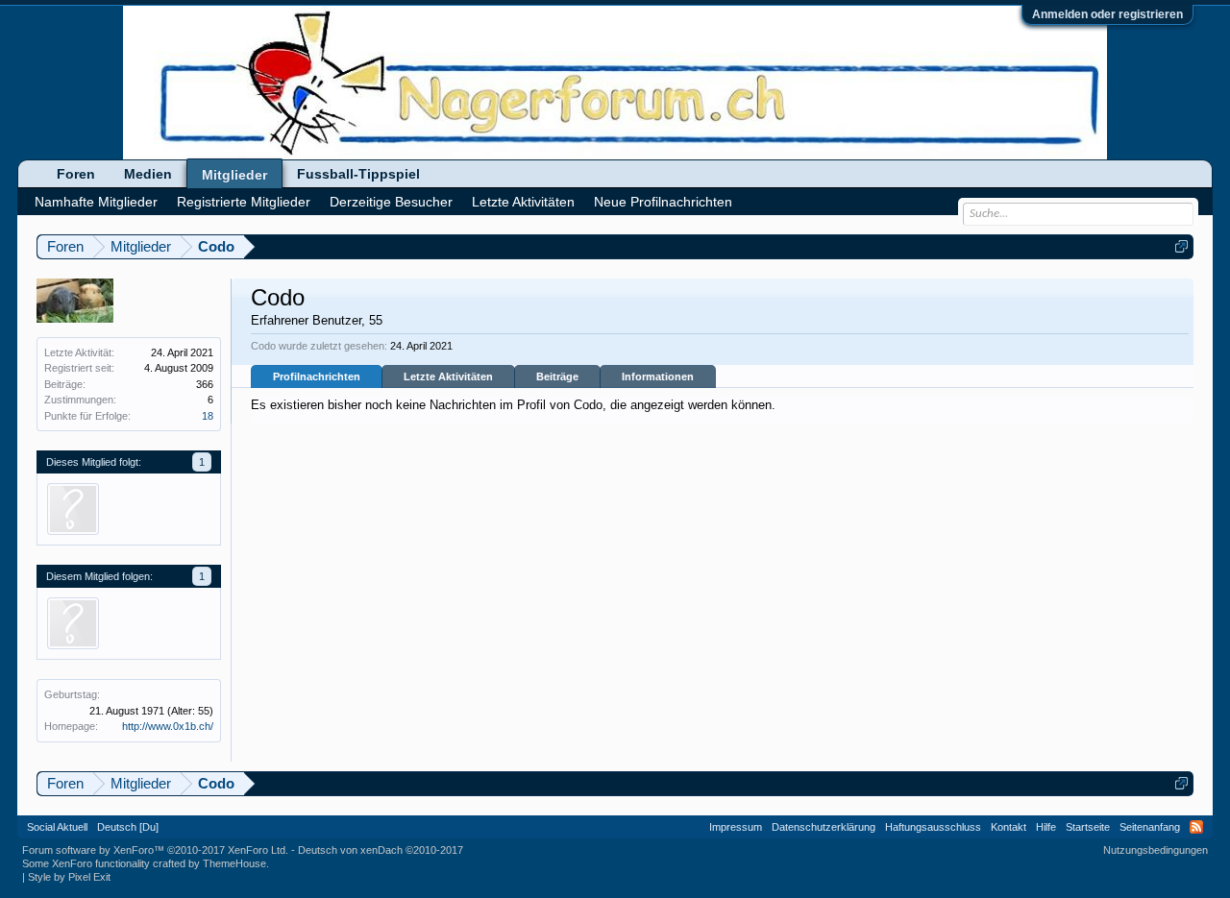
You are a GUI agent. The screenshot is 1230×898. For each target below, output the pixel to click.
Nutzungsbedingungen (1155, 850)
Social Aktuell (57, 827)
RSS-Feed (1196, 827)
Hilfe (1046, 827)
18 (207, 416)
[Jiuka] (73, 509)
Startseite (1088, 827)
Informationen (658, 376)
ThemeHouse (234, 863)
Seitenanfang (1149, 827)
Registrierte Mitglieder (243, 201)
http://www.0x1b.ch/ (167, 726)
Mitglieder (234, 174)
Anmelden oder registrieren (1107, 14)
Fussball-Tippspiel (358, 174)
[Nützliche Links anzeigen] (1181, 246)
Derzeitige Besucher (391, 201)
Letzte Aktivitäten (448, 376)
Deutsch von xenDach (380, 850)
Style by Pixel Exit (69, 877)
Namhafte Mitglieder (96, 201)
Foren (76, 174)
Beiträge (557, 376)
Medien (148, 174)
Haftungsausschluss (933, 827)
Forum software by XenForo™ (155, 850)
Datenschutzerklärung (823, 827)
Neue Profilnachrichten (663, 201)
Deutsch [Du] (128, 827)
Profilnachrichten (316, 376)
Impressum (735, 827)
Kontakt (1008, 827)
